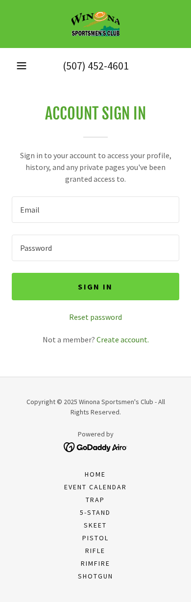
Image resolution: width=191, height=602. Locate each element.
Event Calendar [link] (95, 486)
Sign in (95, 286)
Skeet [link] (95, 525)
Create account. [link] (122, 339)
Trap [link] (95, 499)
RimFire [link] (95, 563)
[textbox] (95, 209)
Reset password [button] (95, 317)
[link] (95, 24)
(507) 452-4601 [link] (96, 65)
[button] (21, 65)
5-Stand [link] (95, 512)
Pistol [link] (95, 537)
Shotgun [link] (95, 576)
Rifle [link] (95, 550)
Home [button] (95, 474)
